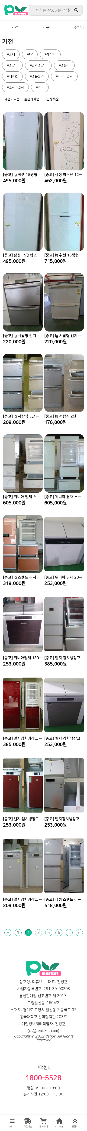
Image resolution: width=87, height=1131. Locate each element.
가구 (46, 27)
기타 (41, 87)
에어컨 (13, 76)
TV (31, 54)
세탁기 (51, 54)
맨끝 (79, 932)
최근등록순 (51, 99)
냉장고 (13, 65)
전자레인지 (16, 87)
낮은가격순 (11, 99)
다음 (68, 932)
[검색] (76, 10)
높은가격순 (31, 99)
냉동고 (65, 65)
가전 (15, 27)
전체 (12, 54)
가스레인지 (65, 76)
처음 (7, 932)
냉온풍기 (38, 76)
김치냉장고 (39, 65)
